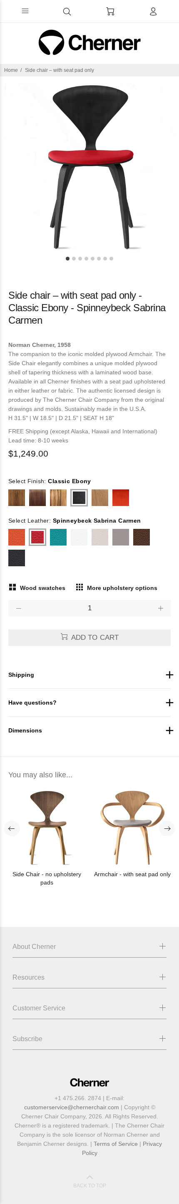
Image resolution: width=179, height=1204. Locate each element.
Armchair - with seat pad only (132, 874)
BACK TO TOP (89, 1186)
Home (11, 70)
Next (167, 828)
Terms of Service (116, 1143)
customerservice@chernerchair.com (71, 1107)
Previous (12, 828)
